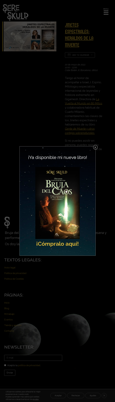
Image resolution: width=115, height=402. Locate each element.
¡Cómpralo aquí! (57, 243)
